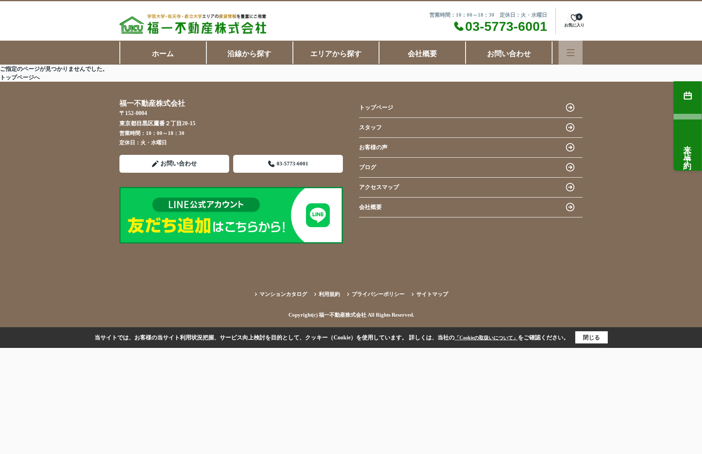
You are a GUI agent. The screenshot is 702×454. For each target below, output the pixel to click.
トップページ (376, 107)
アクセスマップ (379, 187)
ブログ (367, 167)
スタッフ (370, 127)
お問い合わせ (509, 54)
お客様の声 (373, 147)
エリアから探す (336, 54)
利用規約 (329, 294)
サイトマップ (432, 294)
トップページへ (20, 77)
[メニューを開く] (570, 53)
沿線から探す (249, 54)
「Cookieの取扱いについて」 (486, 338)
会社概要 (422, 54)
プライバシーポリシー (378, 294)
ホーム (163, 54)
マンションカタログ (283, 294)
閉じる (591, 338)
